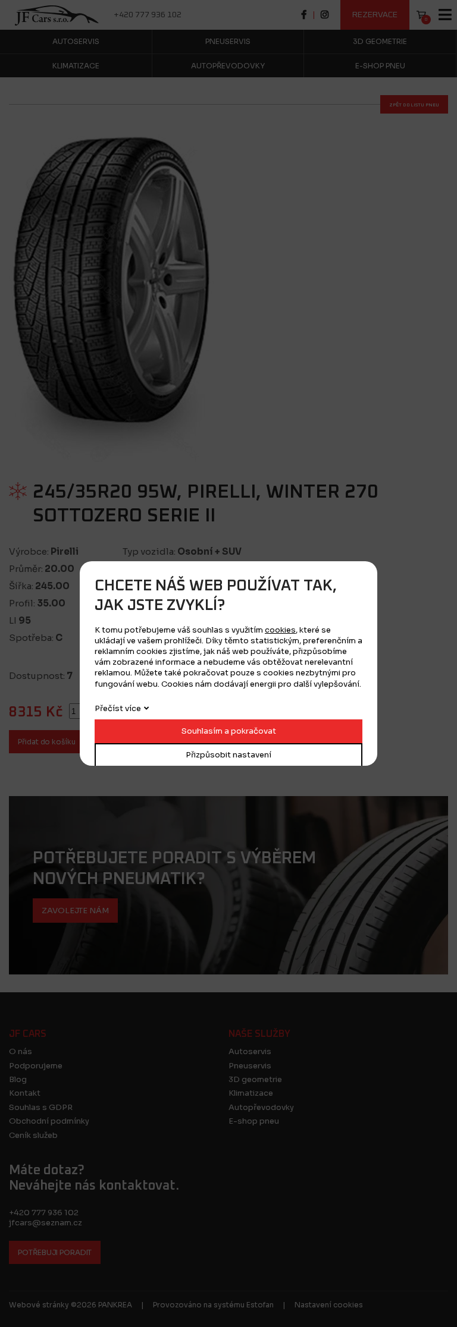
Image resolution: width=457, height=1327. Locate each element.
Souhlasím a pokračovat (228, 731)
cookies (280, 630)
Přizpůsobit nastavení (228, 755)
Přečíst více (118, 708)
